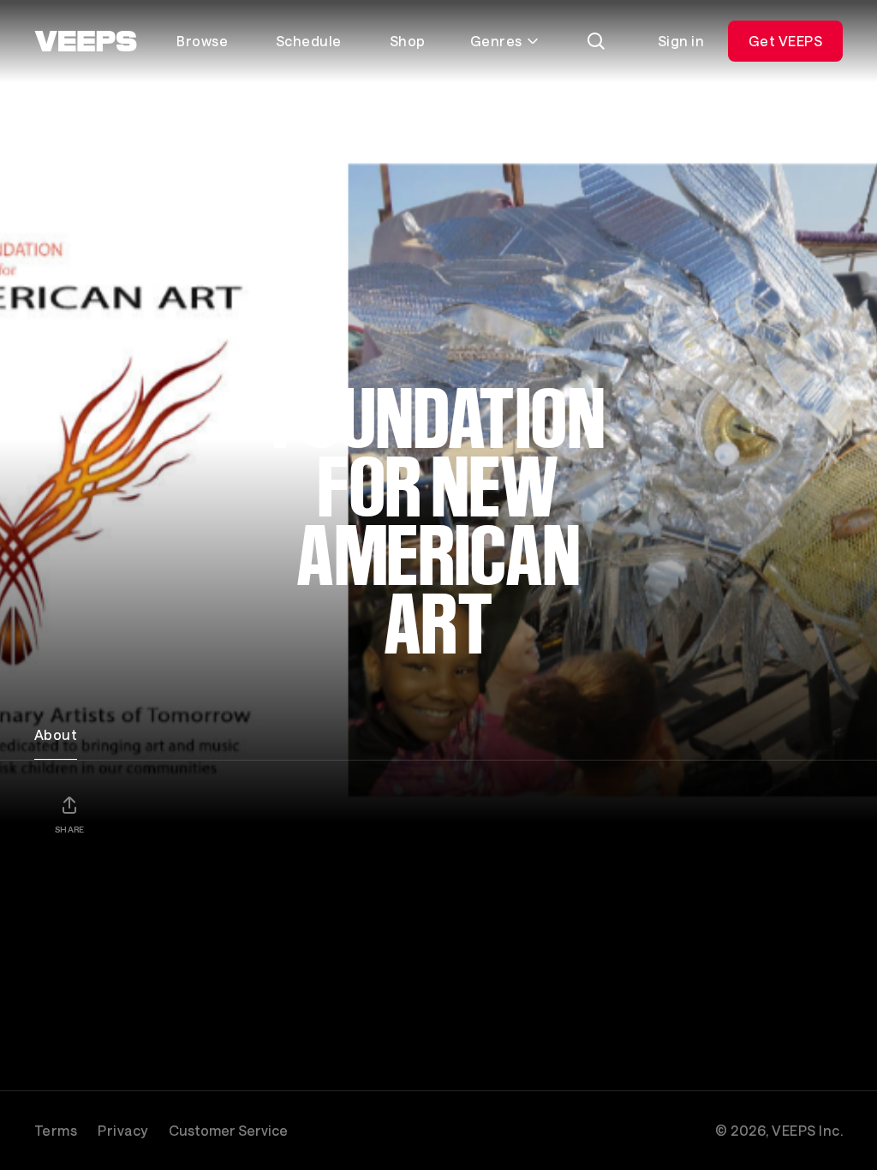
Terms (55, 1130)
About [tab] (55, 734)
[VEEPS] (85, 41)
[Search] (596, 41)
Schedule (309, 41)
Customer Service (228, 1130)
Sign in (681, 41)
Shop (408, 41)
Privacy (122, 1130)
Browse (202, 41)
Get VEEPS (785, 41)
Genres (496, 41)
